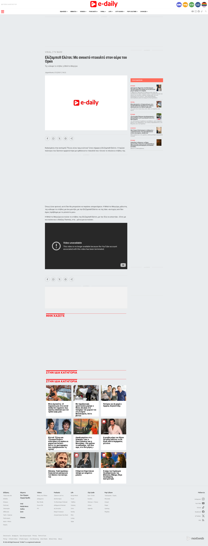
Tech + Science (7, 515)
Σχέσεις (73, 505)
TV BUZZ (57, 52)
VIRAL (102, 11)
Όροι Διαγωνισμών (25, 535)
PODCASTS (92, 11)
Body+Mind (74, 495)
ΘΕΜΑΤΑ (73, 11)
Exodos (90, 498)
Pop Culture (109, 492)
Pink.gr (5, 539)
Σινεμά (107, 502)
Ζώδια (22, 509)
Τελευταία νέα (7, 495)
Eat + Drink (91, 495)
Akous (60, 539)
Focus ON (40, 505)
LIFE (110, 11)
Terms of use (42, 535)
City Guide (91, 492)
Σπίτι (72, 508)
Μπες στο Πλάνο (42, 495)
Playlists (107, 511)
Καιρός (5, 524)
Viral (21, 504)
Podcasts (57, 492)
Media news (24, 506)
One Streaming (34, 539)
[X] (59, 138)
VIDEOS (82, 11)
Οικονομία (6, 508)
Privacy (34, 535)
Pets (72, 515)
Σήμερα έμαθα (25, 498)
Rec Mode (40, 502)
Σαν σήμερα (24, 495)
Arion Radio (44, 539)
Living (72, 518)
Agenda (90, 508)
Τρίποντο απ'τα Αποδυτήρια (58, 497)
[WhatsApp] (53, 138)
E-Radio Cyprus (23, 539)
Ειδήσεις (6, 492)
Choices (22, 517)
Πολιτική (5, 505)
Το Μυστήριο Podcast (60, 502)
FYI (38, 508)
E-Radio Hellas (13, 539)
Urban (89, 505)
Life (72, 492)
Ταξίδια (73, 502)
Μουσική (107, 498)
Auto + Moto (7, 521)
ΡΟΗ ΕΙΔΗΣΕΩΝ (137, 80)
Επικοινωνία (7, 535)
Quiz (21, 512)
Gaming (107, 508)
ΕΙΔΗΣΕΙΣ (63, 11)
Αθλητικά (6, 511)
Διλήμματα (40, 498)
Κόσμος (5, 502)
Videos (39, 492)
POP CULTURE (131, 11)
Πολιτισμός (6, 518)
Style (72, 521)
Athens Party (53, 539)
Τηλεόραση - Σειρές (110, 495)
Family (73, 511)
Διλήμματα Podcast (60, 505)
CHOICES (143, 11)
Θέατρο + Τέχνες (93, 502)
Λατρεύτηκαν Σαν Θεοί (61, 515)
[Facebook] (47, 138)
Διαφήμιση (15, 535)
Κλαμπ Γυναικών (59, 511)
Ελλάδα (5, 498)
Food (72, 498)
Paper (106, 505)
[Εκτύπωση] (65, 138)
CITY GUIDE (119, 11)
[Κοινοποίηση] (71, 138)
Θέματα (23, 492)
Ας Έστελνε (57, 508)
